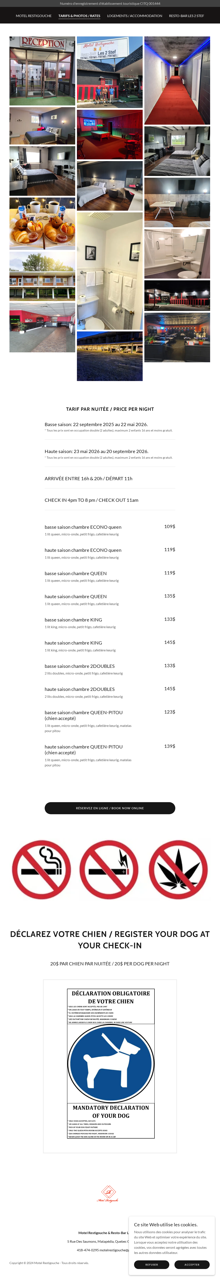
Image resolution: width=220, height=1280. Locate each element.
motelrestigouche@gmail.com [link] (121, 1250)
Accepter (192, 1264)
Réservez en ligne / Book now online (110, 808)
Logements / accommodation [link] (134, 16)
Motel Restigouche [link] (34, 16)
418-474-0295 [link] (88, 1250)
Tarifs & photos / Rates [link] (79, 16)
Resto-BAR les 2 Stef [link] (186, 16)
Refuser (151, 1264)
